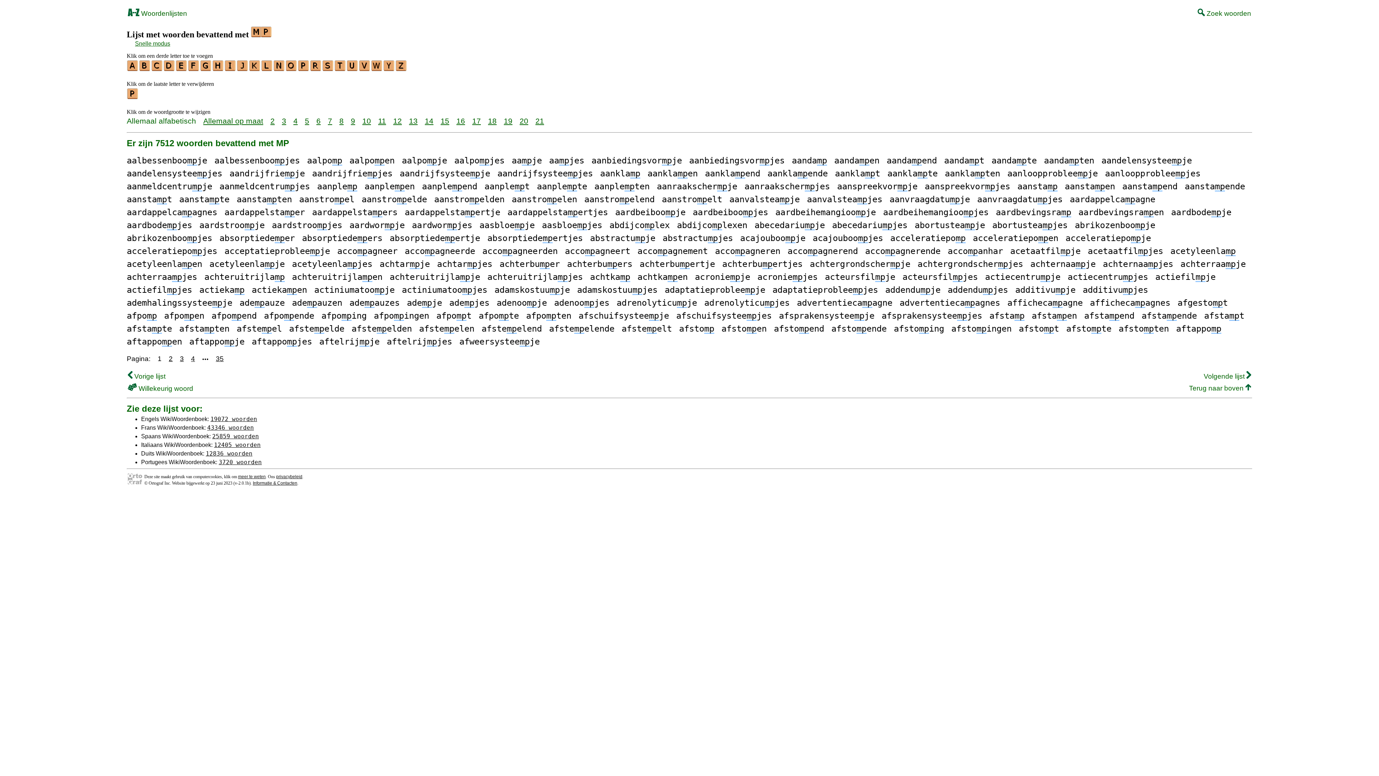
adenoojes (581, 303)
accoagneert (597, 251)
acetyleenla (1203, 251)
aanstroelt (692, 199)
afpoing (344, 316)
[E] (182, 69)
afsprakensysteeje (826, 316)
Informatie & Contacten (275, 483)
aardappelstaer (264, 212)
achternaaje (1063, 264)
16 (460, 121)
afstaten (204, 329)
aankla (620, 173)
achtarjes (464, 264)
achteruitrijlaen (337, 277)
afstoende (859, 329)
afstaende (1169, 316)
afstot (1039, 329)
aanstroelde (394, 199)
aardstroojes (307, 225)
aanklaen (672, 173)
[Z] (401, 69)
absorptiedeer (257, 238)
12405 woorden (237, 445)
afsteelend (512, 329)
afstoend (799, 329)
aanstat (149, 199)
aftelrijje (349, 342)
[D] (169, 69)
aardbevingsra (1033, 212)
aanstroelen (544, 199)
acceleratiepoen (1015, 238)
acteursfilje (860, 277)
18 (492, 121)
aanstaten (264, 199)
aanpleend (449, 186)
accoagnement (672, 251)
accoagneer (367, 251)
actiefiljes (159, 290)
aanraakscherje (697, 186)
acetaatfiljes (1125, 251)
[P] (304, 69)
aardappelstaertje (452, 212)
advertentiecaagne (844, 303)
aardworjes (442, 225)
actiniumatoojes (444, 290)
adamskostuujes (617, 290)
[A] (133, 69)
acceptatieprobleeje (277, 251)
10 (366, 121)
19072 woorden (233, 419)
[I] (230, 69)
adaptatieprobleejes (825, 290)
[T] (340, 69)
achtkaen (662, 277)
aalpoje (424, 161)
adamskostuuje (532, 290)
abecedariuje (789, 225)
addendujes (978, 290)
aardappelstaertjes (557, 212)
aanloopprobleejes (1153, 173)
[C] (157, 69)
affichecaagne (1045, 303)
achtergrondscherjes (970, 264)
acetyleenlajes (332, 264)
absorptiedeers (342, 238)
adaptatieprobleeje (715, 290)
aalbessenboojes (257, 161)
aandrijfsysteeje (445, 173)
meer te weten (252, 476)
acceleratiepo (928, 238)
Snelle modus (152, 44)
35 (220, 358)
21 (539, 121)
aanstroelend (619, 199)
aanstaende (1215, 186)
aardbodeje (1201, 212)
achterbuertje (677, 264)
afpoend (234, 316)
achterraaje (1213, 264)
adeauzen (317, 303)
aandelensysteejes (174, 173)
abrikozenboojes (169, 238)
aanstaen (1090, 186)
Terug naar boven (1217, 388)
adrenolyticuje (657, 303)
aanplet (507, 186)
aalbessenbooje (167, 161)
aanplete (562, 186)
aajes (566, 161)
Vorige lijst (149, 376)
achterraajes (162, 277)
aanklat (857, 173)
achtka (610, 277)
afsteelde (316, 329)
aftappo (1198, 329)
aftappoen (154, 342)
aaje (527, 161)
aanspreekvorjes (967, 186)
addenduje (913, 290)
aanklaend (732, 173)
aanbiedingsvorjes (737, 161)
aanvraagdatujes (1020, 199)
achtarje (405, 264)
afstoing (919, 329)
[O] (291, 69)
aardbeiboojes (730, 212)
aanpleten (622, 186)
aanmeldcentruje (169, 186)
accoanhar (975, 251)
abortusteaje (950, 225)
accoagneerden (520, 251)
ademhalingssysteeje (179, 303)
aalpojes (479, 161)
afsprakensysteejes (932, 316)
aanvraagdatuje (930, 199)
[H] (218, 69)
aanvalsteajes (844, 199)
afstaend (1109, 316)
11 (382, 121)
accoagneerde (440, 251)
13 (413, 121)
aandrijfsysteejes (545, 173)
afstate (149, 329)
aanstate (204, 199)
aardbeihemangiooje (825, 212)
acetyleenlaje (247, 264)
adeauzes (374, 303)
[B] (145, 69)
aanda (809, 161)
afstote (1088, 329)
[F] (194, 69)
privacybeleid (289, 476)
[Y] (389, 69)
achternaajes (1138, 264)
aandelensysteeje (1146, 161)
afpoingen (401, 316)
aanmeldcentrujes (264, 186)
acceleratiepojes (172, 251)
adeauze (262, 303)
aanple (337, 186)
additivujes (1115, 290)
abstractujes (698, 238)
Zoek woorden (1228, 13)
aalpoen (372, 161)
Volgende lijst (1225, 376)
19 (508, 121)
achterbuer (530, 264)
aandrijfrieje (267, 173)
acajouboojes (848, 238)
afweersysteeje (499, 342)
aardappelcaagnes (172, 212)
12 (397, 121)
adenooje (522, 303)
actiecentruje (1022, 277)
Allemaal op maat (233, 121)
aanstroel (326, 199)
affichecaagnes (1130, 303)
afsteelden (382, 329)
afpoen (184, 316)
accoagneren (747, 251)
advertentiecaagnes (950, 303)
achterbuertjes (762, 264)
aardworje (377, 225)
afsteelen (446, 329)
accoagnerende (903, 251)
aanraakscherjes (787, 186)
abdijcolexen (712, 225)
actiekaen (279, 290)
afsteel (259, 329)
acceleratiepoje (1108, 238)
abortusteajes (1030, 225)
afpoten (548, 316)
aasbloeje (507, 225)
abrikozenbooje (1115, 225)
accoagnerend (823, 251)
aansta (1037, 186)
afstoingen (981, 329)
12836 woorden (229, 453)
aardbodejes (159, 225)
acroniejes (787, 277)
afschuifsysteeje (624, 316)
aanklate (912, 173)
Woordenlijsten (163, 13)
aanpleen (390, 186)
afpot (454, 316)
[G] (206, 69)
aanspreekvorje (877, 186)
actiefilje (1185, 277)
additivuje (1045, 290)
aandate (1014, 161)
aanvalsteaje (764, 199)
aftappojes (282, 342)
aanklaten (972, 173)
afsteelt (647, 329)
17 (476, 121)
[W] (377, 69)
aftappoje (217, 342)
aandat (964, 161)
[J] (243, 69)
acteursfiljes (940, 277)
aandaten (1069, 161)
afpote (499, 316)
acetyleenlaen (164, 264)
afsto (696, 329)
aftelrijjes (419, 342)
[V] (365, 69)
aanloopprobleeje (1052, 173)
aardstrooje (232, 225)
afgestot (1203, 303)
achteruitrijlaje (435, 277)
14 (429, 121)
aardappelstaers (355, 212)
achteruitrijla (244, 277)
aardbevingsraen (1121, 212)
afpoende (289, 316)
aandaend (912, 161)
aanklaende (797, 173)
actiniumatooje (354, 290)
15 (445, 121)
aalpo (324, 161)
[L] (267, 69)
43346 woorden (230, 427)
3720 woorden (240, 462)
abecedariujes (869, 225)
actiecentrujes (1108, 277)
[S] (328, 69)
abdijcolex (639, 225)
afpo (142, 316)
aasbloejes (572, 225)
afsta (1007, 316)
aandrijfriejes (352, 173)
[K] (255, 69)
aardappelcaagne (1112, 199)
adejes (469, 303)
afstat (1224, 316)
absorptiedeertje (435, 238)
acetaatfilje (1045, 251)
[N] (279, 69)
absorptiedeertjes (535, 238)
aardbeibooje (650, 212)
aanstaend (1150, 186)
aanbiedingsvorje (636, 161)
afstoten (1144, 329)
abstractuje (622, 238)
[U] (353, 69)
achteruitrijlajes (535, 277)
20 (524, 121)
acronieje (722, 277)
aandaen (856, 161)
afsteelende (581, 329)
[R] (316, 69)
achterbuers (599, 264)
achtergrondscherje (860, 264)
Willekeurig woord (165, 388)
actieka (222, 290)
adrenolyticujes (747, 303)
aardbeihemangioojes (936, 212)
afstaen (1054, 316)
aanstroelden (469, 199)
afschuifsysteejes (724, 316)
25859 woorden (235, 436)
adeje (424, 303)
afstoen (744, 329)
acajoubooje (772, 238)
